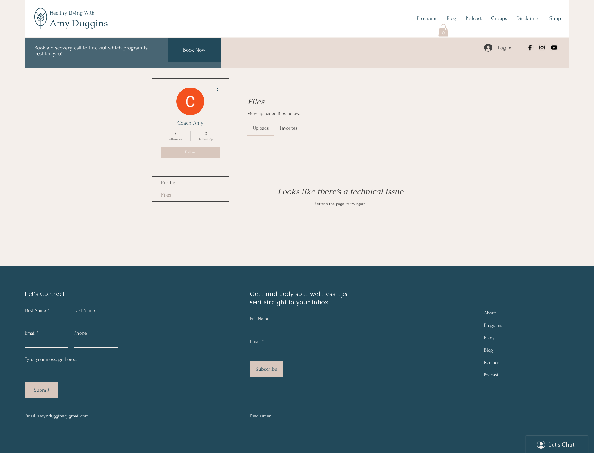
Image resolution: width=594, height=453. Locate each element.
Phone (80, 333)
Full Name (259, 318)
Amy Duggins (79, 23)
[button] (443, 30)
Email (30, 333)
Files (166, 195)
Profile (168, 183)
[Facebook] (530, 47)
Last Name (84, 310)
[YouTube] (554, 47)
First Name (35, 310)
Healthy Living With (72, 13)
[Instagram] (542, 47)
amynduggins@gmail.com (63, 416)
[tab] (261, 128)
